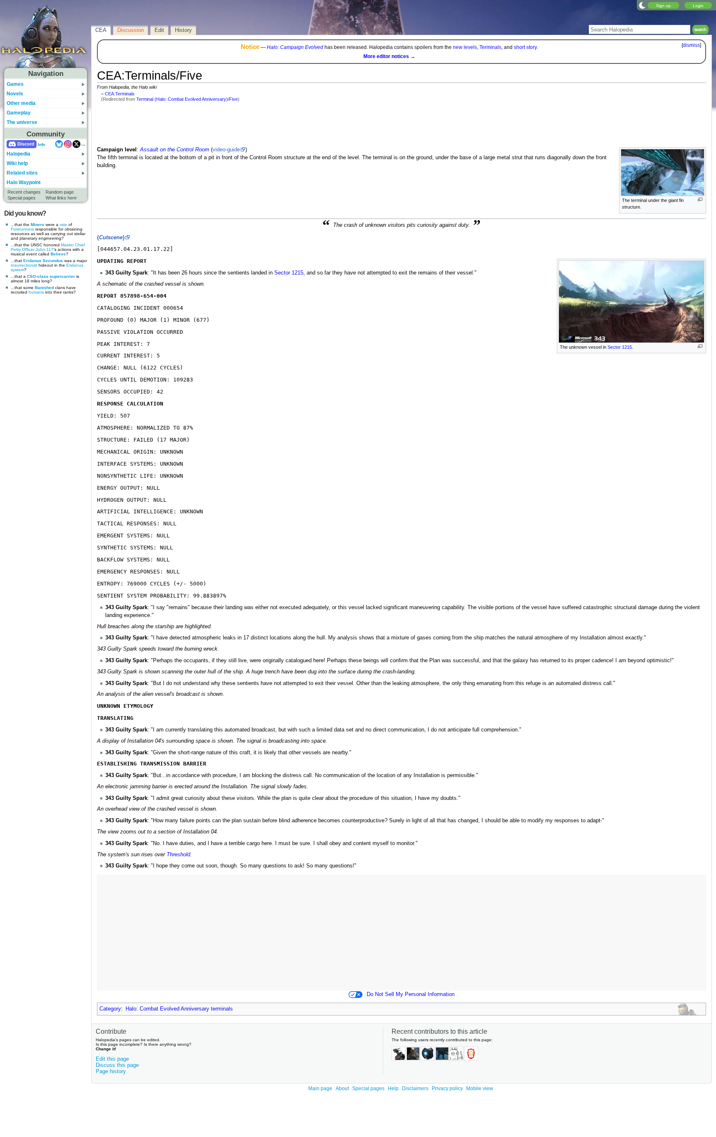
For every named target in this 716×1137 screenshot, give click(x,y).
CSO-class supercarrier (51, 276)
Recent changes (24, 192)
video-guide (226, 150)
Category (110, 1009)
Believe (58, 254)
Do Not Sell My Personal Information (411, 994)
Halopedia (18, 154)
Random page (60, 192)
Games (15, 84)
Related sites (22, 173)
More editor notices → (389, 56)
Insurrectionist (24, 265)
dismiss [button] (691, 45)
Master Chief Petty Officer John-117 (48, 247)
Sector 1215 (619, 347)
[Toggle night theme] (642, 4)
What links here (61, 197)
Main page (320, 1088)
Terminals (490, 47)
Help (393, 1088)
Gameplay (19, 113)
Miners (37, 224)
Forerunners (22, 229)
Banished (44, 287)
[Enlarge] (700, 199)
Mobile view (479, 1088)
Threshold (178, 855)
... (83, 144)
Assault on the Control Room (174, 150)
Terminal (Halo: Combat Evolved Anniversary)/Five (187, 99)
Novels (15, 94)
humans (36, 292)
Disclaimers (415, 1088)
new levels (465, 47)
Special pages (21, 197)
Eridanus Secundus (43, 260)
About (342, 1088)
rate (63, 224)
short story (525, 47)
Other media (21, 103)
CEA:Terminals (120, 93)
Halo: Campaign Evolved (295, 47)
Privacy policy (447, 1088)
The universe (22, 122)
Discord (25, 143)
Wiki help (17, 163)
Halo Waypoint (24, 182)
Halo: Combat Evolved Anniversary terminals (179, 1009)
